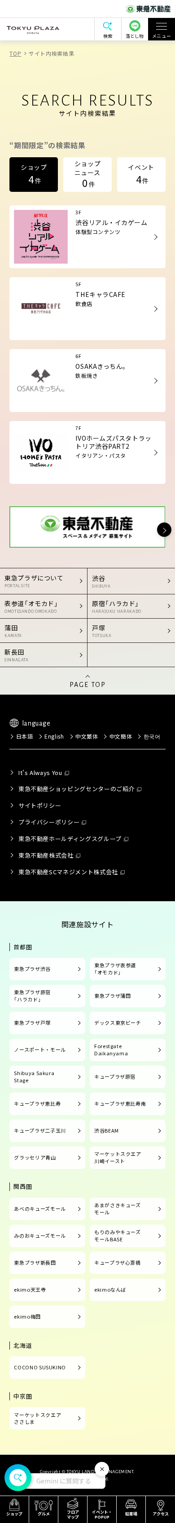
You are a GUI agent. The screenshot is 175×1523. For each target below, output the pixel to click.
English (54, 736)
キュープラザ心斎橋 (117, 1262)
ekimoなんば (110, 1289)
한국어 (152, 736)
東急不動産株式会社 (46, 855)
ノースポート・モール (40, 1049)
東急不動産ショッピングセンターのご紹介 (76, 788)
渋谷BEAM (106, 1130)
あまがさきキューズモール (117, 1208)
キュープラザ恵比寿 (37, 1103)
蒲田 (13, 630)
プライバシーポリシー (48, 822)
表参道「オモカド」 (31, 606)
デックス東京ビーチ (117, 1022)
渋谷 (101, 581)
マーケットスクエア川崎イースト (117, 1157)
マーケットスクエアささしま (37, 1418)
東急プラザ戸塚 (32, 1022)
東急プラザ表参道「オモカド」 (115, 968)
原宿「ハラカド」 (116, 606)
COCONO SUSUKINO (40, 1367)
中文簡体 (120, 736)
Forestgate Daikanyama (111, 1049)
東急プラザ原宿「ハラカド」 (32, 995)
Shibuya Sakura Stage (34, 1076)
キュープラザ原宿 (115, 1076)
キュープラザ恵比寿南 (120, 1103)
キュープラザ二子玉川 (40, 1130)
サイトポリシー (39, 805)
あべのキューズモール (40, 1208)
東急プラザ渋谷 (32, 968)
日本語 (24, 736)
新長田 (16, 654)
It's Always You (40, 772)
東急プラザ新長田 (35, 1262)
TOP (15, 53)
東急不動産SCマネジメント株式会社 (68, 872)
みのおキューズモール (40, 1235)
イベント (141, 174)
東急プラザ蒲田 (112, 995)
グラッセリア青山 (35, 1157)
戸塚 (101, 630)
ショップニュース (87, 174)
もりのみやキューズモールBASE (117, 1235)
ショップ (34, 174)
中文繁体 (86, 736)
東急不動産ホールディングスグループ (70, 838)
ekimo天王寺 (30, 1289)
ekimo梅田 (27, 1316)
